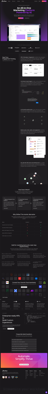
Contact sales (4, 328)
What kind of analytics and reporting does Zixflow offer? (19, 348)
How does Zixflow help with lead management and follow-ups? (20, 346)
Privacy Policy (41, 372)
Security (35, 374)
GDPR (40, 374)
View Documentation (11, 328)
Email (26, 377)
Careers (35, 373)
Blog (30, 372)
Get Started (44, 1)
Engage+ (27, 372)
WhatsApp (27, 375)
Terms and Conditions (42, 373)
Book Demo (36, 1)
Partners (35, 376)
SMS (26, 376)
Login (39, 1)
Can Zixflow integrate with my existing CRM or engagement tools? (20, 350)
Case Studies (31, 373)
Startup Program (36, 375)
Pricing (23, 1)
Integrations (31, 374)
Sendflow (27, 373)
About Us (35, 372)
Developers (31, 375)
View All (45, 297)
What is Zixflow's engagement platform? (17, 339)
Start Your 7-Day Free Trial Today (24, 364)
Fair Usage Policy (41, 375)
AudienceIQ (27, 374)
